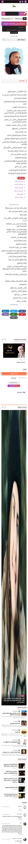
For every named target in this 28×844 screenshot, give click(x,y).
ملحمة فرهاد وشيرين (15, 723)
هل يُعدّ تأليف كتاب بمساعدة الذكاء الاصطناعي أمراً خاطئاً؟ (11, 765)
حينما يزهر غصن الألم (18, 191)
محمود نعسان (19, 814)
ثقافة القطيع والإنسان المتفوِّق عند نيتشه (11, 742)
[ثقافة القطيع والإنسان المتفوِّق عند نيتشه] (24, 741)
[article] (14, 325)
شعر (7, 30)
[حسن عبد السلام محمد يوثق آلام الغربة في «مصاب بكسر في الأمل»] (22, 780)
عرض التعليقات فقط (13, 382)
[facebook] (23, 2)
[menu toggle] (25, 2)
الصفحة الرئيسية (21, 30)
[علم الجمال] (24, 731)
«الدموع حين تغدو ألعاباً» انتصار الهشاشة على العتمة (12, 19)
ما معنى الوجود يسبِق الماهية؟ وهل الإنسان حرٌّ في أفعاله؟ (11, 714)
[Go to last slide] (5, 339)
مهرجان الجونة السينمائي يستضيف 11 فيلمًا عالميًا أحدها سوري (14, 701)
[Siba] (14, 6)
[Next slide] (2, 339)
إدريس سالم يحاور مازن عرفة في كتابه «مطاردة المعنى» (11, 795)
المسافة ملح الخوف (19, 188)
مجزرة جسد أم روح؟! (19, 181)
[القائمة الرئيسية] (3, 14)
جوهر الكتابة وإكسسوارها (11, 787)
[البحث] (2, 2)
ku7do (21, 823)
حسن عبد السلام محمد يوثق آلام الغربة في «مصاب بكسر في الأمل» (11, 780)
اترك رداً (20, 810)
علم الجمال (17, 732)
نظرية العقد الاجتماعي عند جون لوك (11, 752)
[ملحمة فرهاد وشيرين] (24, 723)
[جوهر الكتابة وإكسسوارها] (22, 789)
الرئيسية (21, 14)
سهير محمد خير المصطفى (17, 838)
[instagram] (20, 2)
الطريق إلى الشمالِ (19, 197)
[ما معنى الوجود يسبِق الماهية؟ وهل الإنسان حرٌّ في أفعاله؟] (24, 713)
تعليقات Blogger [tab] (14, 373)
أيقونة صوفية (20, 194)
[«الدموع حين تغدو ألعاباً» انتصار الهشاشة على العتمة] (22, 773)
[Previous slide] (5, 407)
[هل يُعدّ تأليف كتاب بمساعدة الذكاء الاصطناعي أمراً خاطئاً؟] (22, 766)
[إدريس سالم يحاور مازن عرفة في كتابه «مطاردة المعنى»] (22, 795)
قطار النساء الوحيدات (18, 184)
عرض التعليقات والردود (13, 386)
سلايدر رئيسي (12, 30)
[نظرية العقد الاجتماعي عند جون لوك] (24, 751)
